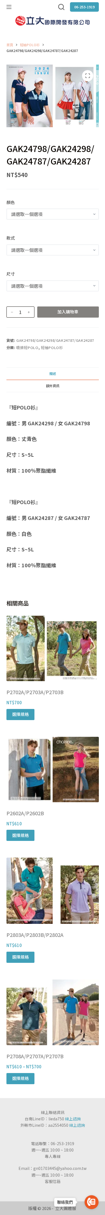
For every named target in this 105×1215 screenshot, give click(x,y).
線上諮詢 (73, 1118)
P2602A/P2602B (25, 813)
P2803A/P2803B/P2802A (35, 934)
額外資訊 (52, 385)
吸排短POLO (27, 347)
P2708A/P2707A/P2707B (35, 1056)
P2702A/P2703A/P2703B (35, 692)
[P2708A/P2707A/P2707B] (52, 1012)
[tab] (52, 373)
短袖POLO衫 (52, 347)
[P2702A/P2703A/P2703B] (52, 648)
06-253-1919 (84, 6)
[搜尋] (61, 7)
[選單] (8, 6)
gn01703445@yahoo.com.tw (60, 1168)
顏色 (10, 202)
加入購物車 (67, 312)
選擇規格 (20, 714)
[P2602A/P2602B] (52, 769)
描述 (52, 373)
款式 (10, 238)
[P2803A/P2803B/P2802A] (52, 891)
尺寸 (10, 274)
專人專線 (52, 1156)
